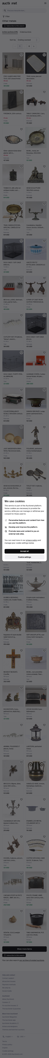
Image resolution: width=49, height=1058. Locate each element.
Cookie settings (24, 557)
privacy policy (31, 540)
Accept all (24, 551)
